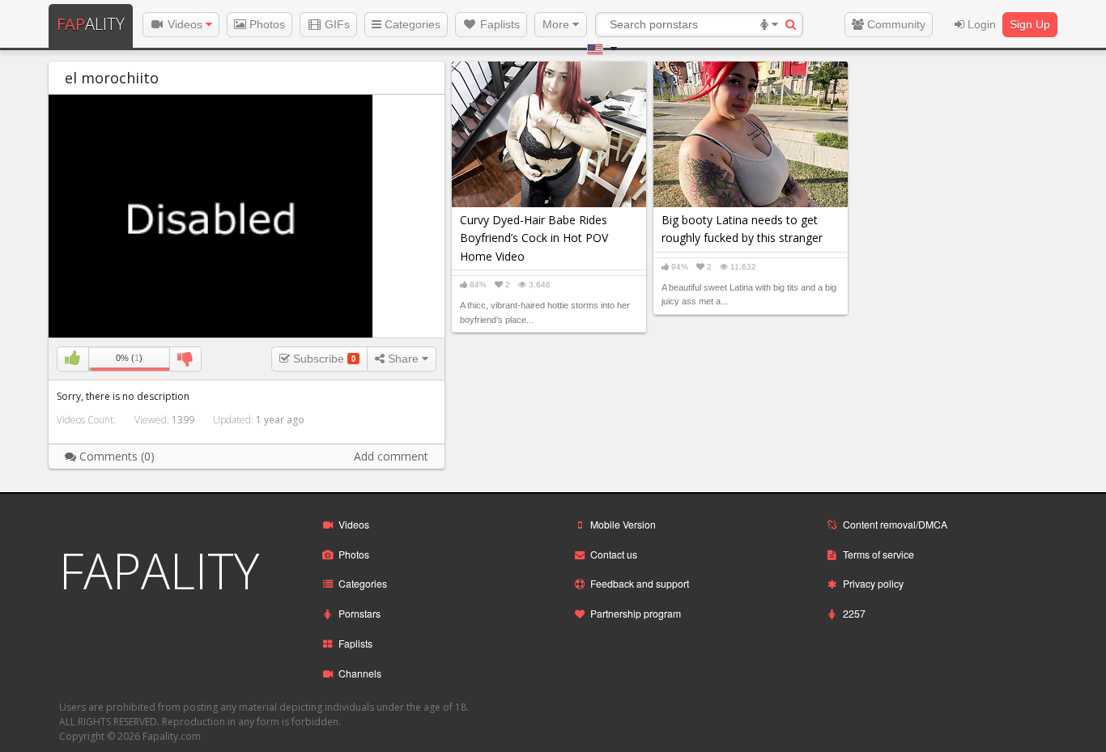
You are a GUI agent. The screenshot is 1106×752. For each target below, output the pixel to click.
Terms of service (878, 554)
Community (894, 24)
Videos (185, 24)
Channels (359, 673)
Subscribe (322, 358)
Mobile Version (623, 524)
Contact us (613, 554)
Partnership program (635, 613)
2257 (854, 613)
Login (980, 24)
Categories (410, 24)
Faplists (498, 24)
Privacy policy (873, 583)
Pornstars (359, 613)
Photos (265, 24)
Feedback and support (639, 583)
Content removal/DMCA (895, 524)
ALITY (91, 24)
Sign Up (1030, 24)
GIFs (335, 24)
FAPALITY (159, 570)
